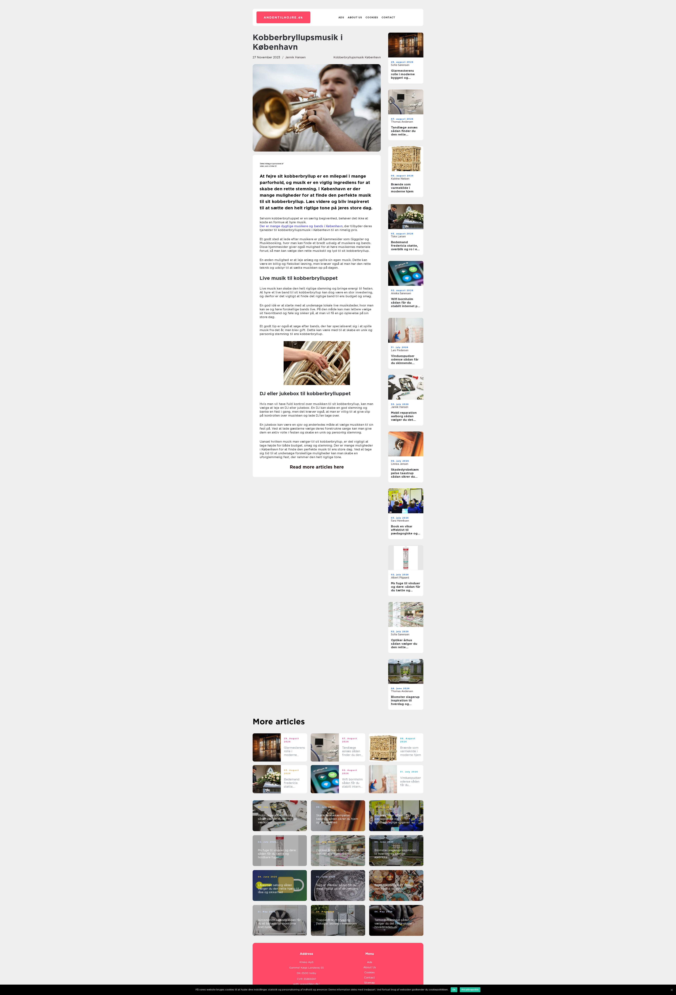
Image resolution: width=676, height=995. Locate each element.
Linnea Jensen (399, 464)
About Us (355, 17)
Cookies (371, 17)
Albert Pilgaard (400, 577)
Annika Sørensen (401, 293)
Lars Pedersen (399, 350)
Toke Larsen (398, 236)
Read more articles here (317, 467)
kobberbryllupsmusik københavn (357, 57)
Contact (388, 17)
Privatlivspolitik (470, 989)
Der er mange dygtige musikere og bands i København (301, 226)
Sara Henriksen (400, 520)
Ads (341, 17)
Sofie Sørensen (400, 65)
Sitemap (369, 982)
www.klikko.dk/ (310, 984)
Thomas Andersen (402, 122)
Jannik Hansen (295, 57)
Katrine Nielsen (400, 178)
